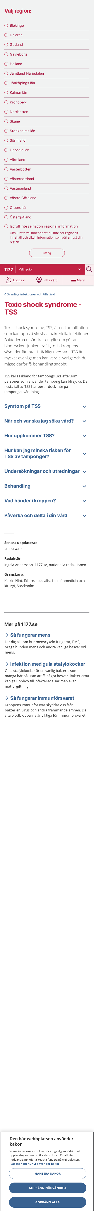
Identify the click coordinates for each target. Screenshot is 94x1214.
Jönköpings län (22, 83)
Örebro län (18, 207)
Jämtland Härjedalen (27, 73)
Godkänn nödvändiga (48, 1188)
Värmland (17, 159)
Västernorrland (22, 179)
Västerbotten (20, 169)
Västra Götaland (23, 198)
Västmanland (20, 188)
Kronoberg (18, 102)
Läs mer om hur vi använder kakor (35, 1164)
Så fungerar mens (30, 635)
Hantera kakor (48, 1173)
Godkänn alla (47, 1202)
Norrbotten (19, 112)
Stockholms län (22, 131)
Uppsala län (19, 150)
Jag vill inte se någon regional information (44, 226)
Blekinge (17, 25)
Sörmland (18, 140)
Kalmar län (18, 92)
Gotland (16, 44)
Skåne (15, 121)
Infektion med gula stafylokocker (47, 664)
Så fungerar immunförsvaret (42, 698)
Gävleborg (18, 54)
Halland (16, 64)
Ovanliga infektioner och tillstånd (31, 294)
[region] (47, 1171)
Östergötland (20, 217)
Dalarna (16, 35)
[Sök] (89, 269)
